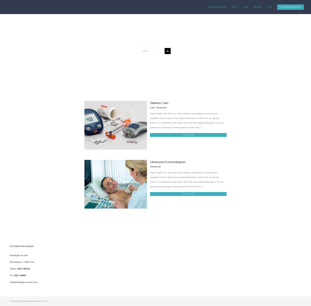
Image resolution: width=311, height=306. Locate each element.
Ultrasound (161, 107)
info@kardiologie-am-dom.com (24, 282)
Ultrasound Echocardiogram (168, 162)
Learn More (188, 135)
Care (152, 107)
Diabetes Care (159, 103)
